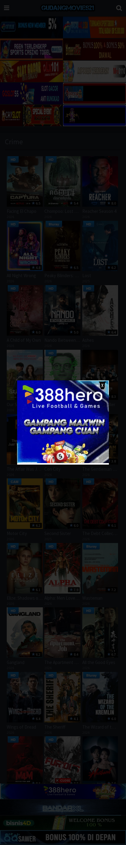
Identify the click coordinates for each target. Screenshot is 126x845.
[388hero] (63, 461)
